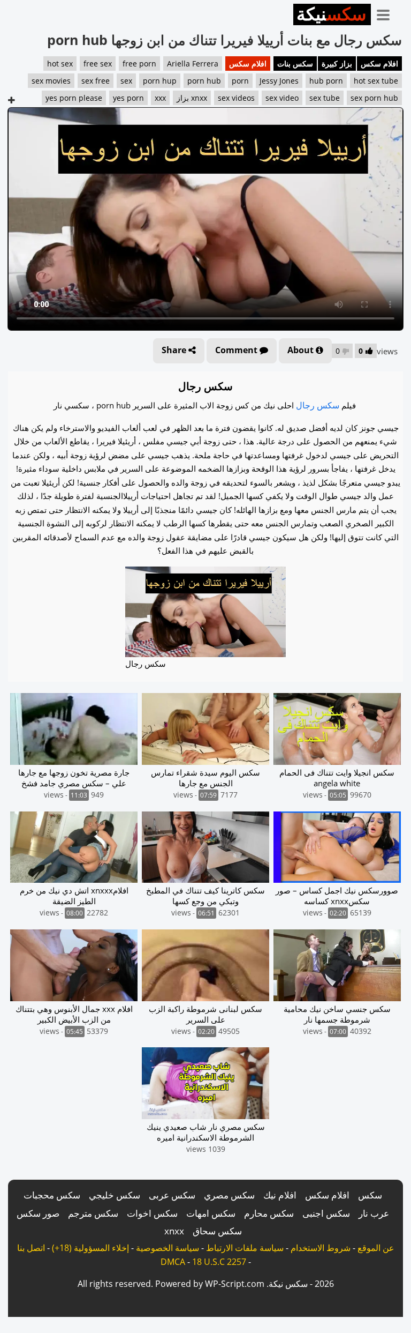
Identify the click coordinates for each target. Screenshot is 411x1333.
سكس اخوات (152, 1213)
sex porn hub (374, 98)
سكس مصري (229, 1195)
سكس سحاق (217, 1231)
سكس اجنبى (326, 1213)
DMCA (173, 1262)
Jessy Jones (279, 81)
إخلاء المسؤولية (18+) (90, 1248)
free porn (139, 63)
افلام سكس (379, 63)
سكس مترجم (93, 1213)
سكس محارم (269, 1213)
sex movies (51, 81)
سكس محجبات (52, 1195)
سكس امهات (210, 1213)
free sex (97, 63)
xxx (160, 98)
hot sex (60, 63)
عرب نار (374, 1213)
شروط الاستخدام (321, 1248)
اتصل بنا (31, 1248)
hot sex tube (376, 81)
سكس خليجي (114, 1195)
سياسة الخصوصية (167, 1248)
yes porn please (73, 98)
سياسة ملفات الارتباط (245, 1248)
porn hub (204, 81)
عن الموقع (375, 1248)
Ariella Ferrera (192, 63)
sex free (95, 81)
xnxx (174, 1231)
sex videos (236, 98)
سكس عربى (172, 1195)
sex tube (324, 98)
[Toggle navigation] (387, 13)
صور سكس (38, 1213)
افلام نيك (279, 1195)
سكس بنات (295, 63)
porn (240, 81)
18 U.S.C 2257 (219, 1262)
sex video (282, 98)
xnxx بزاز (192, 98)
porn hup (160, 81)
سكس (370, 1195)
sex (126, 81)
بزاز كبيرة (337, 63)
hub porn (326, 81)
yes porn (128, 98)
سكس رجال (317, 405)
